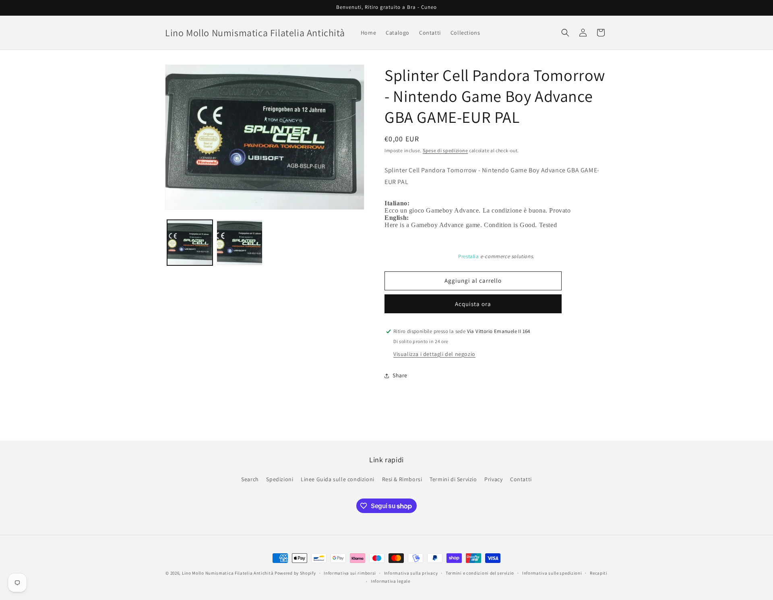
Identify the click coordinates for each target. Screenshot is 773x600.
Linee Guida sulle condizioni (337, 479)
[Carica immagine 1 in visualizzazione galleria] (190, 242)
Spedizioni (279, 479)
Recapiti (599, 573)
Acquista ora (473, 304)
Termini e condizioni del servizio (480, 573)
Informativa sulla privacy (411, 573)
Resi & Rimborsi (402, 479)
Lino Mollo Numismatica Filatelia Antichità (227, 573)
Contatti (521, 479)
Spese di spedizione (445, 150)
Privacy (493, 479)
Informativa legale (390, 581)
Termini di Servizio (453, 479)
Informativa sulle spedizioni (552, 573)
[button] (565, 32)
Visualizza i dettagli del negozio (434, 354)
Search (250, 479)
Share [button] (400, 375)
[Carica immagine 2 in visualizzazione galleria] (239, 242)
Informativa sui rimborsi (350, 573)
